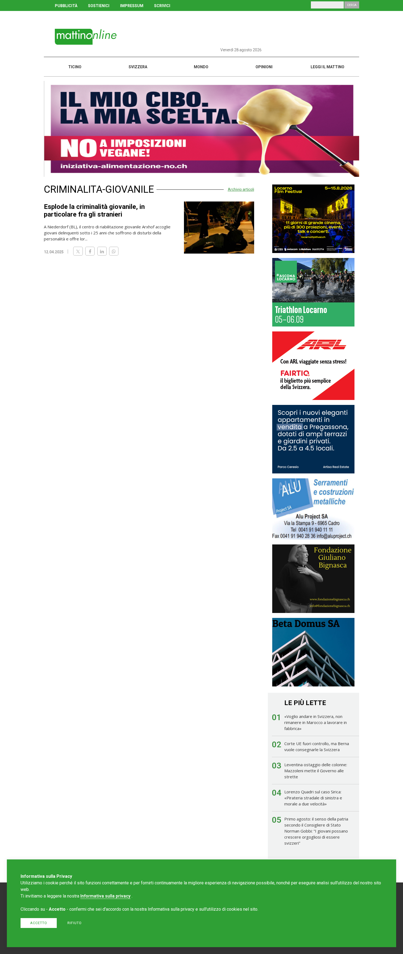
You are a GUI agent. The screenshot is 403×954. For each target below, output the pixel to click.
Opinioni (264, 67)
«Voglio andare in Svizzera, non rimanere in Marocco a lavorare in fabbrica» (315, 722)
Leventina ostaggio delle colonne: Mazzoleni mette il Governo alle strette (315, 770)
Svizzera (138, 67)
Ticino (74, 67)
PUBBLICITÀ (66, 6)
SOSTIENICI (98, 6)
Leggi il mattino (327, 67)
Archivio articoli (241, 189)
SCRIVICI (162, 6)
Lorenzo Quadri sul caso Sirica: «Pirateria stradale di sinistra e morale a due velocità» (313, 798)
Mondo (201, 67)
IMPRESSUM (131, 6)
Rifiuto (74, 923)
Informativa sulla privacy (105, 896)
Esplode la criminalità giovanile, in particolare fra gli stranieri (94, 210)
